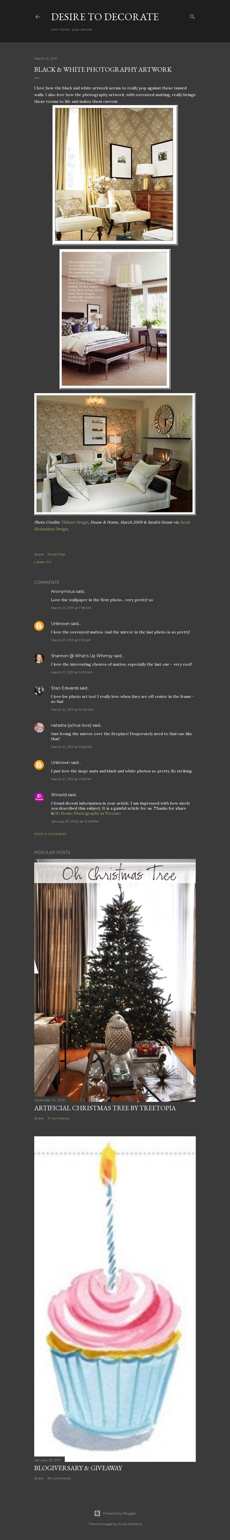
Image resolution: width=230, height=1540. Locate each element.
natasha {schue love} (71, 725)
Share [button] (38, 554)
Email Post (56, 554)
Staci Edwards (65, 688)
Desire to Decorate (105, 16)
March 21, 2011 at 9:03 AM (71, 672)
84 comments (59, 1478)
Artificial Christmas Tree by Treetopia (105, 1108)
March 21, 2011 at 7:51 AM (71, 640)
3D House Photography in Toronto (88, 813)
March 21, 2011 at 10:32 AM (72, 709)
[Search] (192, 15)
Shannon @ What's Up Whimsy (82, 655)
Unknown (60, 623)
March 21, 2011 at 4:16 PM (71, 779)
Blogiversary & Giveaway (78, 1468)
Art (48, 562)
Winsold (59, 794)
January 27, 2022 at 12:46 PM (74, 821)
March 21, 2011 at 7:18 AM (71, 608)
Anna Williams (130, 1524)
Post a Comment (50, 834)
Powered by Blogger (119, 1513)
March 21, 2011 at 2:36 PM (71, 747)
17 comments (58, 1118)
